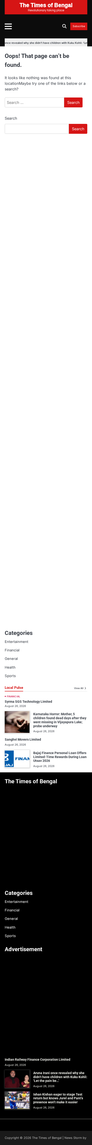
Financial (12, 650)
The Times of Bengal (47, 1138)
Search (11, 118)
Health (10, 667)
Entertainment (16, 642)
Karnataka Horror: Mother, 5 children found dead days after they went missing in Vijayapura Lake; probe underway (59, 720)
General (11, 659)
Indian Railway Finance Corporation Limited (37, 1059)
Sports (10, 676)
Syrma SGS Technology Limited (28, 701)
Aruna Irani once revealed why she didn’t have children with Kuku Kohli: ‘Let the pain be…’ (60, 1077)
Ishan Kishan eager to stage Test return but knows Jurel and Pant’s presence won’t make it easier (58, 1098)
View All (79, 688)
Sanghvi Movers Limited (23, 739)
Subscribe (79, 26)
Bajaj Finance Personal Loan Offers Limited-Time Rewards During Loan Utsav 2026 (60, 757)
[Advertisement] (46, 186)
